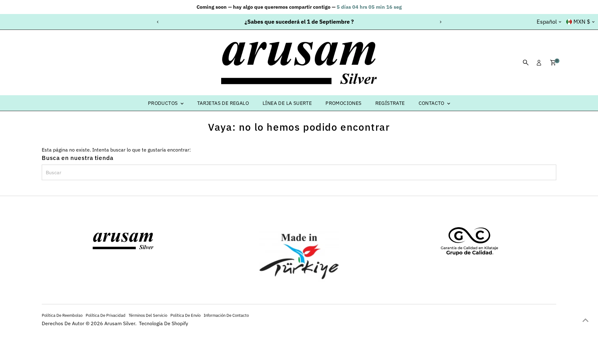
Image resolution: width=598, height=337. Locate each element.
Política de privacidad (106, 315)
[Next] (440, 22)
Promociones (343, 103)
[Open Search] (526, 62)
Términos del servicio (148, 315)
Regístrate (390, 103)
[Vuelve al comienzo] (585, 320)
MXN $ (581, 21)
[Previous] (158, 22)
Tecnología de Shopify (163, 323)
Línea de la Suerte (287, 103)
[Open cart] (553, 62)
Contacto (432, 103)
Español (547, 21)
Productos (163, 103)
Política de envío (185, 315)
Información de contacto (226, 315)
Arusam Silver (119, 323)
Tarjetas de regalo (223, 103)
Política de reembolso (62, 315)
